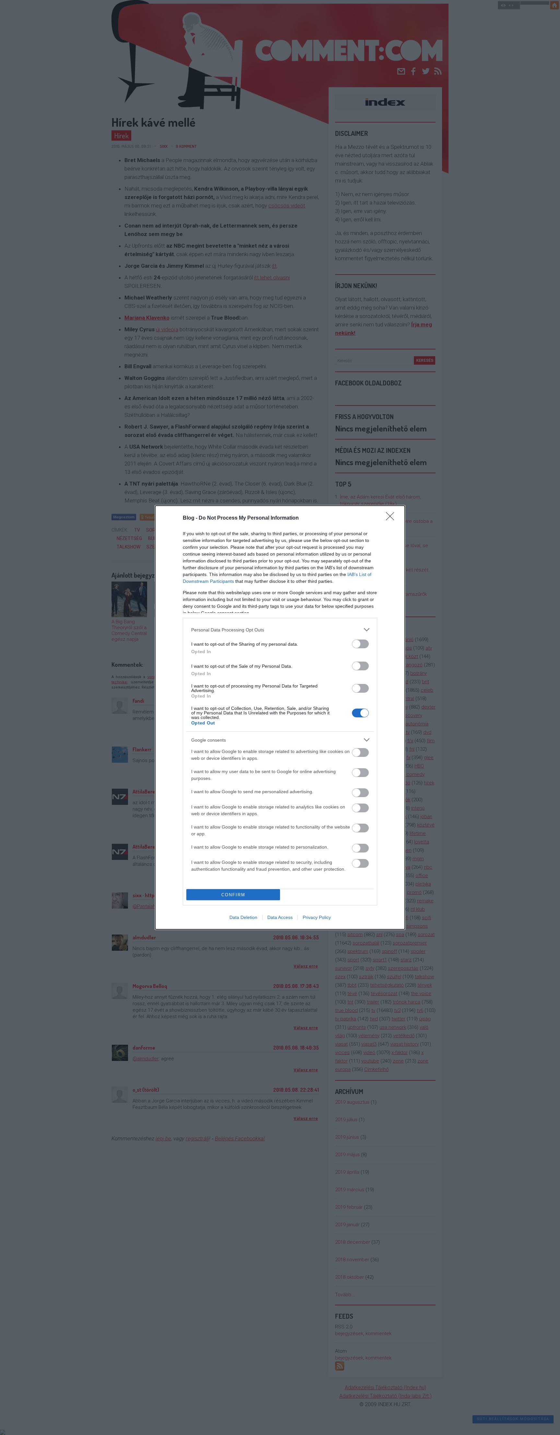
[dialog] (280, 717)
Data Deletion (243, 917)
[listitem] (280, 629)
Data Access (280, 917)
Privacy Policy (317, 917)
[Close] (392, 518)
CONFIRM (233, 894)
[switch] (360, 644)
